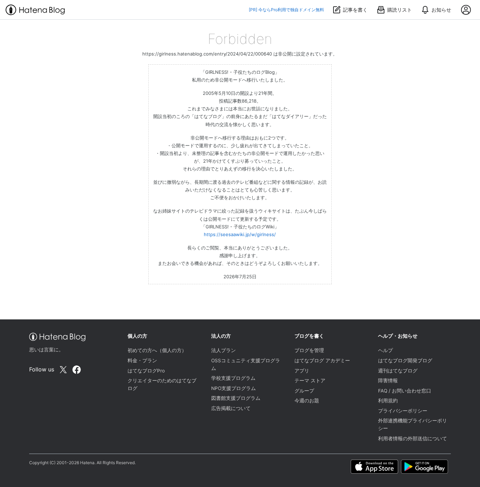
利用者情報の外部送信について (412, 438)
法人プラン (223, 350)
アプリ (301, 371)
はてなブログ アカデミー (322, 360)
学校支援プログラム (233, 378)
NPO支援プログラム (233, 388)
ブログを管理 (309, 350)
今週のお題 (306, 400)
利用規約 (388, 400)
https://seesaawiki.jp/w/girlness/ (240, 234)
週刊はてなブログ (397, 371)
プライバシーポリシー (402, 411)
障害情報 (388, 380)
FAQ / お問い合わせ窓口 (404, 391)
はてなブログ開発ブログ (405, 360)
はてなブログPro (146, 371)
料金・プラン (142, 360)
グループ (304, 391)
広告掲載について (231, 408)
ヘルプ (385, 350)
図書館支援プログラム (235, 398)
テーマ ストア (309, 380)
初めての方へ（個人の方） (157, 350)
